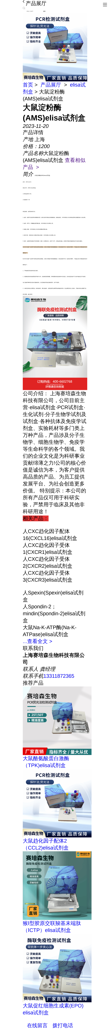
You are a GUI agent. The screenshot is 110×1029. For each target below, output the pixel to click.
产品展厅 (50, 85)
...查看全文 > (37, 641)
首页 (28, 85)
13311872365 (58, 676)
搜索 (44, 11)
